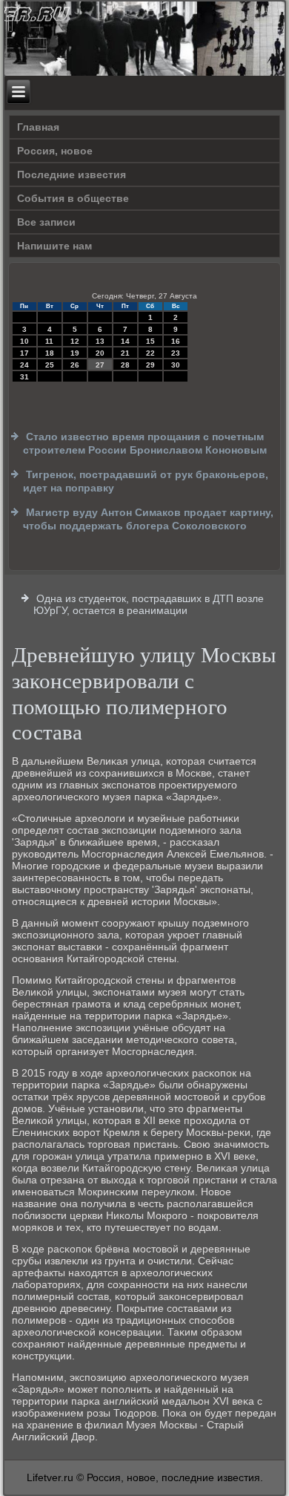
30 (175, 365)
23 (175, 353)
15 (150, 341)
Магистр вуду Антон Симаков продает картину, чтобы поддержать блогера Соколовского (148, 519)
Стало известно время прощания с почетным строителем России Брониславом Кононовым (145, 443)
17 (24, 353)
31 (24, 377)
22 (150, 353)
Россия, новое (55, 151)
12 (74, 341)
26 (74, 365)
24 (24, 365)
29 (150, 365)
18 (49, 353)
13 (100, 341)
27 (100, 365)
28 (125, 365)
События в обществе (73, 198)
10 (24, 341)
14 (125, 341)
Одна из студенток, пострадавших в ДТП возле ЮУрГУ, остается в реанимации (148, 604)
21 (125, 353)
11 (49, 341)
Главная (38, 127)
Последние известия (71, 174)
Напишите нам (54, 246)
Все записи (46, 222)
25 (49, 365)
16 (175, 341)
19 (74, 353)
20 (100, 353)
